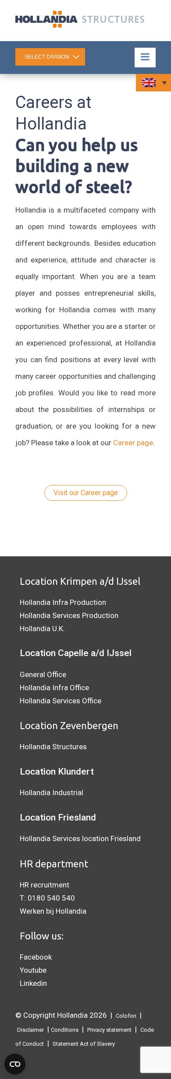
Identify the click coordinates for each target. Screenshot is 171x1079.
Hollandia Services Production (69, 615)
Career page (133, 442)
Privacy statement (109, 1030)
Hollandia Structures (53, 746)
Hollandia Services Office (60, 700)
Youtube (33, 970)
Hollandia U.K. (42, 628)
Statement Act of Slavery (84, 1044)
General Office (43, 674)
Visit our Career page (85, 493)
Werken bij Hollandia (53, 911)
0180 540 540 (51, 898)
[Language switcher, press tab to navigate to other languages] (153, 82)
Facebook (36, 957)
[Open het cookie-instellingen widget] (14, 1064)
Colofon (126, 1016)
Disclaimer (30, 1030)
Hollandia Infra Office (54, 687)
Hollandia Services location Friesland (80, 838)
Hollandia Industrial (51, 792)
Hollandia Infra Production (63, 602)
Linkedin (33, 983)
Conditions (64, 1030)
